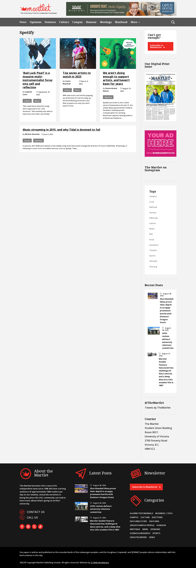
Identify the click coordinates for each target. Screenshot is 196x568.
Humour (91, 22)
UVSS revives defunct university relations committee (167, 340)
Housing (153, 266)
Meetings (106, 22)
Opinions (35, 22)
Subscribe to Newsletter (156, 46)
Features (50, 22)
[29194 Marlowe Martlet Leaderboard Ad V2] (121, 15)
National (153, 207)
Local (151, 201)
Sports (152, 255)
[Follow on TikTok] (40, 526)
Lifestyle (153, 261)
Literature (153, 245)
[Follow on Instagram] (28, 526)
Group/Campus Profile (142, 525)
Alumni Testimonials (141, 513)
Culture (64, 22)
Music (37, 101)
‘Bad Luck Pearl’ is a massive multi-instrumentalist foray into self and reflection (37, 80)
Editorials (153, 218)
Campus (77, 22)
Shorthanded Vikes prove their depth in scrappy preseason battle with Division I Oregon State (166, 310)
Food (151, 239)
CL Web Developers (100, 562)
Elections (157, 517)
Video (152, 537)
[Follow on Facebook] (22, 526)
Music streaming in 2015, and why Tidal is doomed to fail (61, 129)
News (23, 22)
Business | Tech (163, 513)
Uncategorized (138, 537)
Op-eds (27, 140)
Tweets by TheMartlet (158, 407)
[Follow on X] (34, 526)
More (134, 22)
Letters (152, 223)
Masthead (121, 22)
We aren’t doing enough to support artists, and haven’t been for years (116, 78)
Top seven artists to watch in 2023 (77, 74)
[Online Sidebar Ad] (160, 155)
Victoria (152, 212)
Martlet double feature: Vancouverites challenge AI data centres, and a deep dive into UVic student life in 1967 (166, 372)
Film (151, 234)
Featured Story (138, 521)
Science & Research (140, 533)
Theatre (153, 250)
